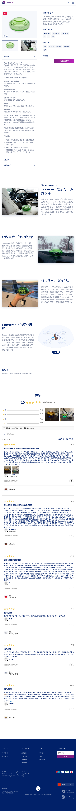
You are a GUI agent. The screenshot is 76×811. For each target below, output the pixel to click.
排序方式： (61, 439)
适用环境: (46, 43)
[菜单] (72, 3)
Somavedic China (35, 794)
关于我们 (5, 753)
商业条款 (42, 759)
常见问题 (24, 762)
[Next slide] (34, 45)
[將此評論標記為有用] (71, 480)
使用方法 (24, 756)
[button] (55, 402)
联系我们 (5, 756)
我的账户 (42, 753)
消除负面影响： (48, 29)
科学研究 (24, 753)
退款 (40, 756)
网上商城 (24, 759)
